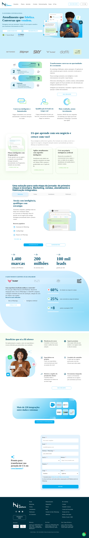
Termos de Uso (65, 512)
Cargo (44, 470)
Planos (47, 506)
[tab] (20, 194)
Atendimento (32, 509)
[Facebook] (19, 511)
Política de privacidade (64, 477)
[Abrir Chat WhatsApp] (84, 534)
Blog (47, 509)
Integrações (48, 504)
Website (63, 457)
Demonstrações (49, 501)
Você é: (44, 457)
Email (44, 444)
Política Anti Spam (66, 514)
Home (30, 501)
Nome (44, 437)
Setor (62, 470)
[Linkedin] (22, 511)
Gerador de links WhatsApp (52, 512)
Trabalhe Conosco (66, 506)
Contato (64, 504)
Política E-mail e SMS (67, 517)
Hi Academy (65, 501)
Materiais (48, 514)
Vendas (31, 506)
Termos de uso (55, 477)
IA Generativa (32, 514)
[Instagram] (16, 511)
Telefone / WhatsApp (47, 450)
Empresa (44, 464)
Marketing (31, 504)
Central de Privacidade (67, 509)
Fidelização (32, 512)
